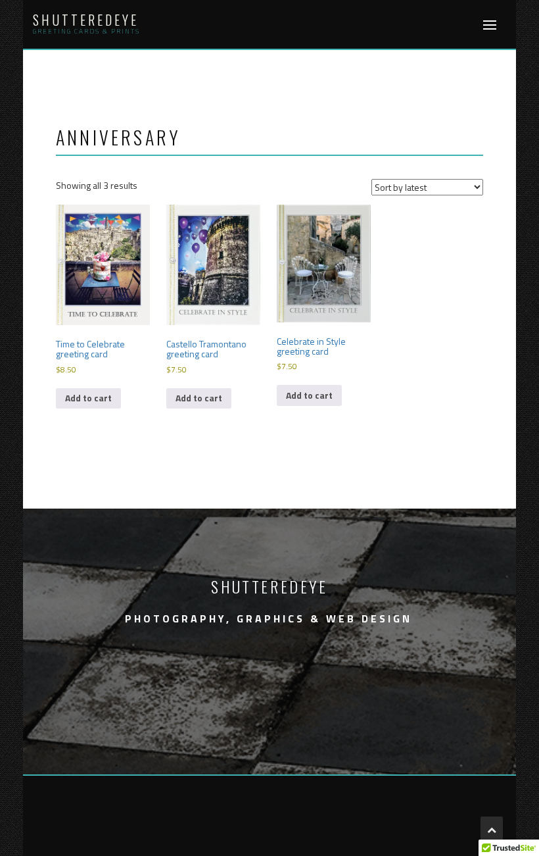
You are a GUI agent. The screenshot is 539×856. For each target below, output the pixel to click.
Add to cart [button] (88, 398)
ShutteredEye (86, 20)
